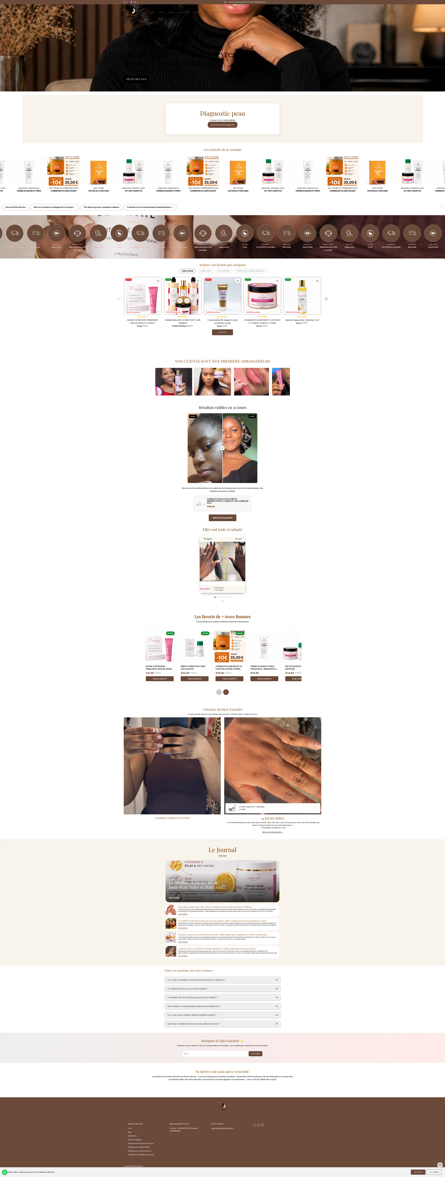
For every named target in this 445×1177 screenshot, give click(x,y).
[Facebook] (255, 1125)
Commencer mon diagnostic (222, 125)
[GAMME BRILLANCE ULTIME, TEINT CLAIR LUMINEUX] (182, 296)
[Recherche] (310, 12)
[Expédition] (77, 233)
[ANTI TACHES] (29, 171)
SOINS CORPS (206, 271)
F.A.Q (130, 1128)
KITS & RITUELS (224, 271)
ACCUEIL (151, 12)
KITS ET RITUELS (184, 12)
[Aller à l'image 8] (228, 597)
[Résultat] (35, 233)
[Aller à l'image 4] (220, 597)
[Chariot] (319, 12)
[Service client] (14, 233)
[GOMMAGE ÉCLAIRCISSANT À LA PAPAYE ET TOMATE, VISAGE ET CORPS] (262, 296)
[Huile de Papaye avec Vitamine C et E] (302, 296)
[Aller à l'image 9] (229, 597)
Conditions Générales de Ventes (141, 1155)
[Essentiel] (131, 12)
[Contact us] (4, 1172)
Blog (129, 1132)
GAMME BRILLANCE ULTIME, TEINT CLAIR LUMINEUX (182, 321)
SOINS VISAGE (187, 271)
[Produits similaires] (158, 280)
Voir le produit (160, 679)
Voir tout (222, 856)
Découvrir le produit (222, 517)
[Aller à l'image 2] (216, 597)
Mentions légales (135, 1140)
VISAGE (171, 12)
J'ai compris (434, 1172)
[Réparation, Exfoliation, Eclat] (63, 171)
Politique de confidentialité (139, 1147)
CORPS (161, 12)
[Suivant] (226, 692)
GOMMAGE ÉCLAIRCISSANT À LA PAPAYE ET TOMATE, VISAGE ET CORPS (262, 321)
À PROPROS (216, 12)
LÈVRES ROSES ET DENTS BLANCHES (250, 271)
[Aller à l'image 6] (224, 597)
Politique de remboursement (139, 1151)
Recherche (132, 1136)
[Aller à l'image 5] (222, 597)
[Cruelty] (56, 233)
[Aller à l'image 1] (215, 597)
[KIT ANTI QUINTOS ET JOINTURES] (317, 808)
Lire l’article (174, 897)
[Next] (326, 299)
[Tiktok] (263, 1125)
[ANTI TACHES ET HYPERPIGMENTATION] (133, 171)
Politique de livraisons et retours (141, 1143)
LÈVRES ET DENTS (200, 12)
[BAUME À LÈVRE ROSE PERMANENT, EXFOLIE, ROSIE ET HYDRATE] (143, 296)
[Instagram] (259, 1125)
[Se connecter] (314, 12)
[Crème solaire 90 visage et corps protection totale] (222, 296)
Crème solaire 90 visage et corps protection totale (223, 321)
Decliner (418, 1172)
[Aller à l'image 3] (218, 597)
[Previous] (119, 299)
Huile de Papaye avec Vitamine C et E (302, 320)
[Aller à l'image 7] (226, 597)
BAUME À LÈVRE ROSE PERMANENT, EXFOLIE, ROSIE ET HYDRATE (142, 321)
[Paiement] (98, 233)
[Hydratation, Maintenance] (98, 171)
